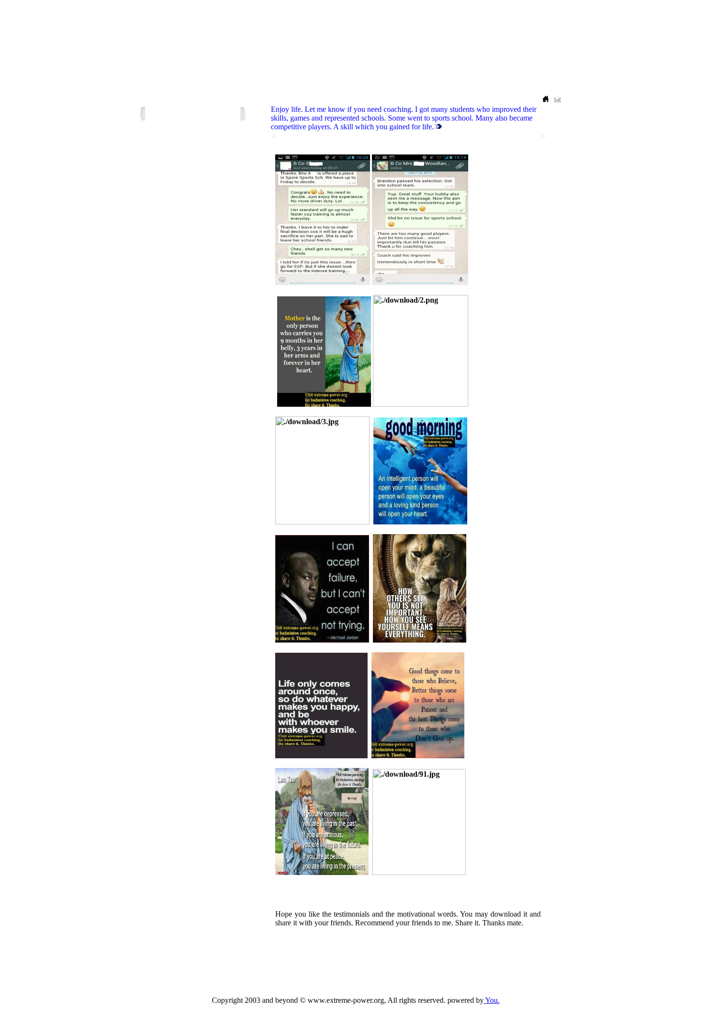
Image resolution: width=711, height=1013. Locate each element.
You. (492, 1000)
